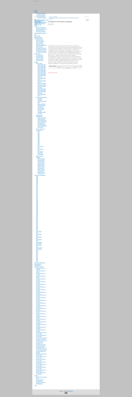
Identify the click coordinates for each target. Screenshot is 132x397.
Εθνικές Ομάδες (39, 63)
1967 (37, 187)
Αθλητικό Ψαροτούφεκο (41, 13)
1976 (37, 195)
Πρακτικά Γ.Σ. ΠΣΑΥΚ (38, 266)
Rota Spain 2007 (41, 123)
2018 (37, 250)
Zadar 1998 (40, 98)
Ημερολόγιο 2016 (37, 24)
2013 (39, 150)
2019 (37, 251)
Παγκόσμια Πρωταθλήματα (41, 97)
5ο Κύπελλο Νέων (39, 40)
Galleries (36, 62)
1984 (37, 202)
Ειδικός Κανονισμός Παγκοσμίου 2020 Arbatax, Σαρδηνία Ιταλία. (41, 45)
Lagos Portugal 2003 (42, 120)
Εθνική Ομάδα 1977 (42, 68)
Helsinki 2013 (40, 127)
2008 (39, 141)
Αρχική (36, 10)
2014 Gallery (40, 153)
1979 (37, 199)
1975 (37, 194)
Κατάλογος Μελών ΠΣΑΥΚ (41, 28)
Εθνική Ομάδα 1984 (42, 70)
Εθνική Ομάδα (37, 21)
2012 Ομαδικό (40, 149)
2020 (37, 253)
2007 (39, 139)
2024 (37, 258)
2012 (39, 147)
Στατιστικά (36, 375)
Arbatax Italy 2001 (41, 119)
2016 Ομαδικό (39, 245)
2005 (39, 136)
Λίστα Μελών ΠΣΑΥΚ (41, 16)
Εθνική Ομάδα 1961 (42, 66)
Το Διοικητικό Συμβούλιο (41, 17)
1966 (37, 185)
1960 (37, 181)
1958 (37, 179)
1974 (37, 192)
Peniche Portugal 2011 (42, 125)
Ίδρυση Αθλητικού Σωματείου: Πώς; (42, 19)
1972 (37, 189)
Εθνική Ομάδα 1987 (42, 74)
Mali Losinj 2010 (41, 109)
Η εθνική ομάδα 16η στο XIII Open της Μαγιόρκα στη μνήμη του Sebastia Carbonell (64, 18)
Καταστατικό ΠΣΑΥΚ (41, 15)
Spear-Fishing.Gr (69, 391)
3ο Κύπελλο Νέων (39, 57)
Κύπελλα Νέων (37, 53)
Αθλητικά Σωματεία (38, 22)
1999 (37, 214)
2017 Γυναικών (39, 247)
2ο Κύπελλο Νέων (39, 56)
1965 (37, 184)
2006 (39, 138)
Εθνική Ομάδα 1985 (42, 71)
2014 (37, 238)
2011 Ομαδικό (40, 146)
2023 (37, 257)
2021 (37, 254)
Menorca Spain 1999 (42, 117)
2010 (39, 143)
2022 (37, 255)
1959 (37, 180)
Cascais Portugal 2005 (42, 121)
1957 (37, 177)
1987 (37, 204)
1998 (37, 212)
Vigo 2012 (40, 110)
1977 (37, 196)
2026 (37, 261)
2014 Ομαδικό (40, 154)
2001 (39, 131)
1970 (37, 188)
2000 (37, 215)
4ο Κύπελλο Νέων (39, 59)
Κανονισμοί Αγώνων (38, 38)
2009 (39, 142)
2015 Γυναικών (39, 243)
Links (36, 23)
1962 (37, 183)
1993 (37, 208)
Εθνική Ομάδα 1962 (42, 67)
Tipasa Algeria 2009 (41, 124)
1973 (37, 191)
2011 (38, 145)
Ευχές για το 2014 (53, 16)
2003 (39, 134)
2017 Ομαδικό (39, 248)
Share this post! (52, 66)
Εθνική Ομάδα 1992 (42, 88)
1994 (37, 210)
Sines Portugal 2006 (42, 105)
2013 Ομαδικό (40, 151)
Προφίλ (36, 12)
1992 (37, 207)
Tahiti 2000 (40, 100)
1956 (37, 176)
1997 (37, 211)
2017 (37, 246)
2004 (39, 135)
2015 (37, 240)
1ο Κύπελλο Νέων (39, 55)
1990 (37, 206)
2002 (39, 132)
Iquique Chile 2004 (41, 104)
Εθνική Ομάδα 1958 (42, 64)
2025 (37, 259)
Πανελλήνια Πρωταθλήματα (40, 175)
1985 (37, 203)
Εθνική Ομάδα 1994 (42, 90)
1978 (37, 198)
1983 (37, 200)
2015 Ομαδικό (39, 242)
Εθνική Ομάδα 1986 (42, 72)
